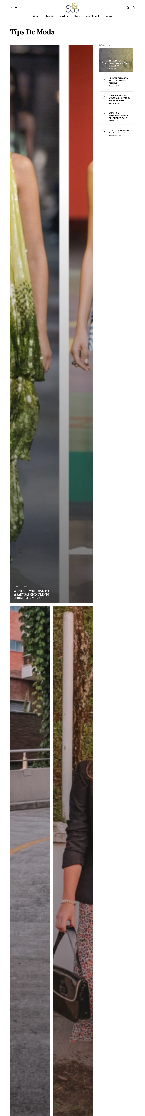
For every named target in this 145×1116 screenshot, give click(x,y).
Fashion (17, 587)
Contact (108, 16)
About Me (49, 16)
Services (64, 16)
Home (36, 16)
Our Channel (92, 16)
